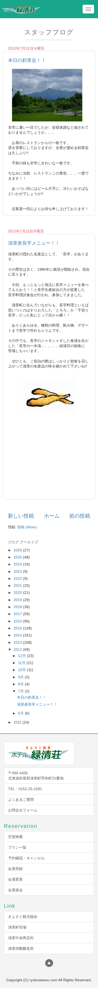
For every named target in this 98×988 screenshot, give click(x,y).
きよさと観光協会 (22, 916)
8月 (21, 684)
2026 (18, 550)
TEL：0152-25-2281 (25, 789)
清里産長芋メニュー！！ (34, 243)
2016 (18, 621)
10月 (22, 670)
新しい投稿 (21, 516)
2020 (18, 592)
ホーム (52, 516)
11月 (22, 663)
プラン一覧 (17, 847)
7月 (21, 691)
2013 (18, 642)
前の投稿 (79, 516)
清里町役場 (17, 927)
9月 (21, 677)
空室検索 (15, 837)
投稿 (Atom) (27, 527)
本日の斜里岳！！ (27, 60)
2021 (18, 585)
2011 (18, 722)
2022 (18, 578)
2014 (18, 635)
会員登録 (15, 869)
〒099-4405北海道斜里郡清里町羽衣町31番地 (36, 775)
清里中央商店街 (21, 938)
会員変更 (15, 879)
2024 (18, 564)
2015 (18, 628)
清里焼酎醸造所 (21, 948)
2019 (18, 600)
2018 (18, 607)
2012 (18, 649)
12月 (22, 656)
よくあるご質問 (21, 799)
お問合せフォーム (22, 810)
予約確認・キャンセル (26, 858)
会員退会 (15, 890)
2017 (18, 614)
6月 (21, 713)
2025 (18, 557)
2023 (18, 571)
